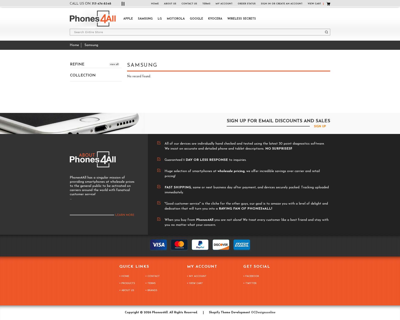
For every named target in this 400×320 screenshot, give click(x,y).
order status (247, 4)
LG (160, 18)
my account (224, 4)
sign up (320, 126)
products (128, 283)
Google (196, 18)
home (155, 4)
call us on (90, 3)
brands (152, 290)
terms (206, 4)
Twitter (250, 283)
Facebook (252, 276)
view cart (196, 283)
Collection (83, 76)
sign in (266, 4)
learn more (124, 215)
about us (170, 4)
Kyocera (215, 18)
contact (154, 276)
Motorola (176, 18)
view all (114, 64)
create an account (289, 4)
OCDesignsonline (263, 312)
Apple (128, 18)
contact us (189, 4)
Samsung (145, 18)
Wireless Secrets (241, 18)
